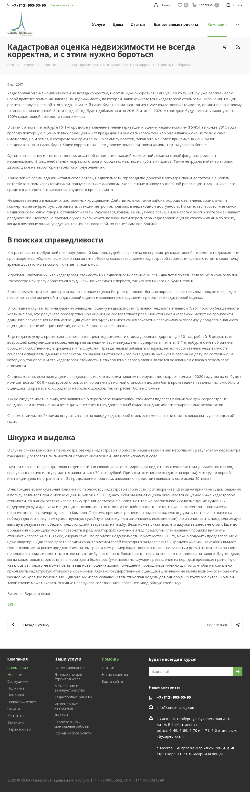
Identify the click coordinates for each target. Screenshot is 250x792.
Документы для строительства (68, 676)
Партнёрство (19, 729)
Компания (17, 659)
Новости (14, 674)
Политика (15, 688)
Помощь (110, 659)
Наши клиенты (115, 674)
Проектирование (69, 667)
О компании (17, 667)
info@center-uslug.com (176, 707)
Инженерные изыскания (66, 706)
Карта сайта (112, 681)
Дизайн (61, 714)
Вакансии (15, 722)
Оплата (13, 708)
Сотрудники (18, 681)
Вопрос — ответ (21, 701)
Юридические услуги (73, 733)
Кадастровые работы (73, 696)
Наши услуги (67, 659)
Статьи (108, 667)
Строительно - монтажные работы (71, 724)
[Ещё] (236, 24)
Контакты (15, 715)
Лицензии (16, 694)
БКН (11, 604)
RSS (238, 47)
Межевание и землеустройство (69, 687)
